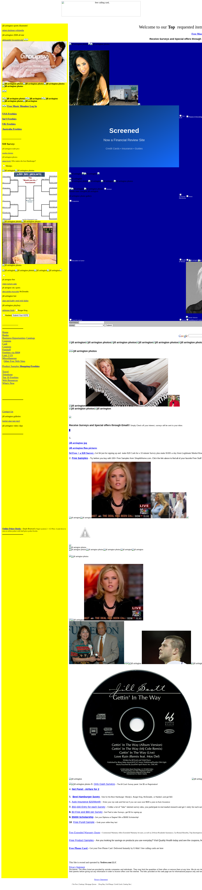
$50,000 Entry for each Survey (88, 807)
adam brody (6, 161)
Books (5, 335)
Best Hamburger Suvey (86, 796)
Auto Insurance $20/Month (86, 801)
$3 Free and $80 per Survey (87, 812)
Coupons (6, 341)
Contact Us (7, 412)
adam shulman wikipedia (13, 30)
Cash (4, 343)
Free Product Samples (81, 840)
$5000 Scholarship (82, 817)
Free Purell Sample (83, 822)
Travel (5, 371)
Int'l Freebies (9, 118)
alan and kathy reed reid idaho (15, 301)
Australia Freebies (12, 129)
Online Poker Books (11, 528)
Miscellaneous (9, 358)
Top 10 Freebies (10, 377)
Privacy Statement (77, 867)
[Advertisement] (10, 481)
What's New (8, 383)
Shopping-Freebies (30, 366)
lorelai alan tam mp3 (11, 421)
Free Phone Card (78, 848)
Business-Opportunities (14, 338)
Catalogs (30, 338)
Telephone (7, 374)
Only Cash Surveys (104, 784)
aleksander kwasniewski (12, 40)
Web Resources (10, 380)
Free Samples (80, 458)
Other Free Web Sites (14, 361)
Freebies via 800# (11, 352)
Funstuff (6, 349)
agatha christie (7, 153)
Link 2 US (7, 355)
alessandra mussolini (10, 292)
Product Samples (11, 366)
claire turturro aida (9, 284)
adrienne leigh (8, 310)
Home (5, 332)
